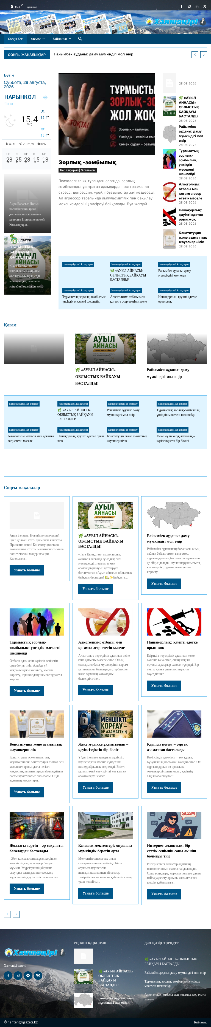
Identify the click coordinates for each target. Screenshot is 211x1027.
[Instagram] (189, 6)
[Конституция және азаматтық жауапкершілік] (169, 239)
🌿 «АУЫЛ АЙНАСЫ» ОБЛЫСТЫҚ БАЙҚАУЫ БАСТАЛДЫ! (21, 247)
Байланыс (200, 1022)
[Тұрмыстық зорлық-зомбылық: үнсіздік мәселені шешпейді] (169, 159)
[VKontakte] (38, 975)
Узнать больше (27, 570)
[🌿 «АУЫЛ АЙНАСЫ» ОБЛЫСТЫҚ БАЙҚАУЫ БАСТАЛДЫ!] (169, 106)
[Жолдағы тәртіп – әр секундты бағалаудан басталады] (37, 825)
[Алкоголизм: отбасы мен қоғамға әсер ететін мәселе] (169, 192)
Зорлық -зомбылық (87, 162)
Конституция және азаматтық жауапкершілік (193, 237)
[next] (203, 54)
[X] (204, 6)
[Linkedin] (197, 6)
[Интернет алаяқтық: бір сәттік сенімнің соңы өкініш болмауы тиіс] (174, 825)
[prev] (194, 54)
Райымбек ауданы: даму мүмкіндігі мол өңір (93, 54)
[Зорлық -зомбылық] (107, 114)
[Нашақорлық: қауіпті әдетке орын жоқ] (169, 216)
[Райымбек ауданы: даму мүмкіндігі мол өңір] (169, 135)
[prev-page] (7, 914)
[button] (80, 39)
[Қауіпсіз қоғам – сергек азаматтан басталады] (174, 724)
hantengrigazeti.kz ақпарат (78, 264)
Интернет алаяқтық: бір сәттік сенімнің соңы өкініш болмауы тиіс (171, 850)
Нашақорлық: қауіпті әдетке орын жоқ (191, 214)
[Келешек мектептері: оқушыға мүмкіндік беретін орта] (105, 825)
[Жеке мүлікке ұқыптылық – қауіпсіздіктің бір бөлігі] (105, 724)
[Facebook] (181, 6)
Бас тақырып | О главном (77, 170)
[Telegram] (28, 975)
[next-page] (16, 914)
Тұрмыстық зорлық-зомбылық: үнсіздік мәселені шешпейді (35, 647)
